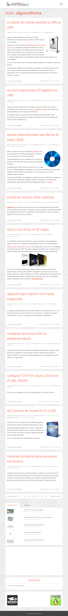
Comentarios (46, 81)
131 (46, 496)
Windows (47, 304)
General (42, 100)
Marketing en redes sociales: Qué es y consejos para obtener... (38, 517)
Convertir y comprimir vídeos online (32, 532)
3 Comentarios (45, 324)
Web (48, 202)
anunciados (35, 151)
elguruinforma (19, 32)
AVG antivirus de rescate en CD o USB (31, 411)
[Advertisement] (34, 561)
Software (42, 234)
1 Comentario (45, 447)
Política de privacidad (36, 613)
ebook (53, 32)
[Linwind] (55, 600)
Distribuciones (11, 236)
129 (37, 496)
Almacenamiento (56, 100)
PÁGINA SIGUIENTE (55, 496)
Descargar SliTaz (37, 279)
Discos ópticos (13, 146)
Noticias (42, 32)
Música (58, 202)
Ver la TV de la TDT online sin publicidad (33, 510)
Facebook (55, 466)
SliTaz (27, 247)
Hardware (42, 144)
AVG (21, 417)
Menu (60, 3)
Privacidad (10, 468)
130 (42, 496)
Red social (16, 468)
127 (29, 496)
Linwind (14, 247)
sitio (12, 269)
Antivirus (16, 417)
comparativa (38, 109)
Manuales (9, 305)
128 (33, 496)
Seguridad (49, 415)
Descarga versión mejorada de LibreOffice (34, 540)
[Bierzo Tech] (12, 600)
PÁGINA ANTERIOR (12, 496)
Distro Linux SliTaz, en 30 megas (28, 229)
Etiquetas (26, 505)
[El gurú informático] (18, 4)
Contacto (29, 613)
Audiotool (10, 207)
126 (25, 496)
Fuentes (16, 75)
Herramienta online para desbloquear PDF (34, 525)
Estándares (22, 146)
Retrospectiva (11, 102)
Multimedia (43, 202)
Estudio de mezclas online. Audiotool (30, 197)
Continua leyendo (14, 81)
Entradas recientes (12, 505)
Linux (17, 236)
